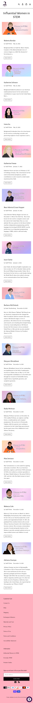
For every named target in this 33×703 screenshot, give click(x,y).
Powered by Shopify (22, 697)
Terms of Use (7, 631)
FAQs (5, 608)
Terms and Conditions (10, 636)
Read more (8, 57)
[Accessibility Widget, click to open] (29, 699)
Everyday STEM (8, 658)
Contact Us (7, 603)
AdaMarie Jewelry (14, 697)
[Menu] (30, 4)
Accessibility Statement (10, 641)
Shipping (6, 612)
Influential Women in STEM (11, 653)
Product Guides (8, 662)
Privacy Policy (7, 626)
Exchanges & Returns (9, 617)
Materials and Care (9, 622)
